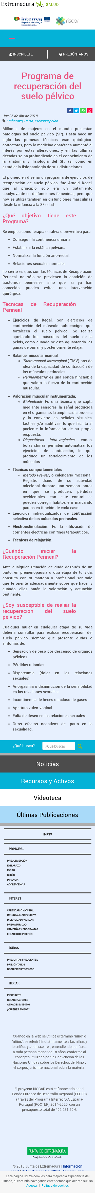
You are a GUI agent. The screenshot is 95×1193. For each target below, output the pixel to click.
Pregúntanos (16, 964)
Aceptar (32, 1185)
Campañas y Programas (22, 929)
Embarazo (14, 120)
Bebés (11, 875)
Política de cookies (55, 1185)
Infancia (12, 879)
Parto (28, 120)
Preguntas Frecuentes (22, 959)
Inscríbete (14, 995)
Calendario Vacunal (20, 910)
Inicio (47, 834)
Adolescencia (16, 884)
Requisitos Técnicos (20, 969)
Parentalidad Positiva (21, 915)
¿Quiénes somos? (18, 1009)
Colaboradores (17, 1000)
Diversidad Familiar (20, 919)
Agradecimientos (18, 1004)
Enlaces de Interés (19, 934)
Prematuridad (17, 924)
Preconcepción (46, 120)
